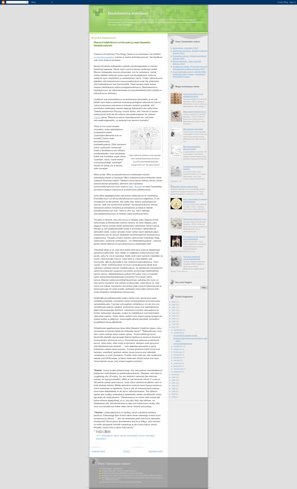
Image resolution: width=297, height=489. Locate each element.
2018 (174, 375)
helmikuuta (178, 333)
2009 (174, 305)
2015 (174, 321)
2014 (174, 319)
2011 (174, 310)
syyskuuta (178, 363)
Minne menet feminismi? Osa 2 (194, 219)
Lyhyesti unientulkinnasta (182, 343)
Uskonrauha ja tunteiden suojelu (185, 335)
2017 (174, 327)
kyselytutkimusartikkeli (104, 57)
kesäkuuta (178, 355)
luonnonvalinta (132, 435)
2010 (174, 307)
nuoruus (142, 435)
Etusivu (126, 451)
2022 (174, 386)
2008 (174, 302)
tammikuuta (178, 330)
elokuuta (177, 360)
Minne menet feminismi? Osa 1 (194, 112)
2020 (174, 380)
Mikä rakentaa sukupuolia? (193, 129)
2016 (174, 324)
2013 (174, 316)
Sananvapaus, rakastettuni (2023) (185, 48)
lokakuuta (177, 366)
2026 (174, 397)
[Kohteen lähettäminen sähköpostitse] (97, 431)
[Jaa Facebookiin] (106, 431)
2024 (174, 391)
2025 (174, 394)
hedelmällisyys (107, 435)
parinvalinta (150, 435)
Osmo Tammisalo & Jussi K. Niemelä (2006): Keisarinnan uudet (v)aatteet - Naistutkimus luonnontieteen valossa (189, 74)
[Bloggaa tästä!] (100, 431)
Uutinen (97, 117)
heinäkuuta (178, 358)
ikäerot (116, 435)
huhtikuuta (178, 349)
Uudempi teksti (98, 451)
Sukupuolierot (101, 438)
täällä (130, 186)
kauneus (123, 435)
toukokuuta (178, 352)
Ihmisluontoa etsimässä (128, 13)
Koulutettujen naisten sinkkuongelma (184, 186)
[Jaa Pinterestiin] (109, 431)
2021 (174, 383)
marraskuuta (179, 369)
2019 (174, 377)
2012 (174, 313)
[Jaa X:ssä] (103, 431)
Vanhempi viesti (155, 451)
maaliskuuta (178, 346)
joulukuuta (178, 372)
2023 (174, 389)
